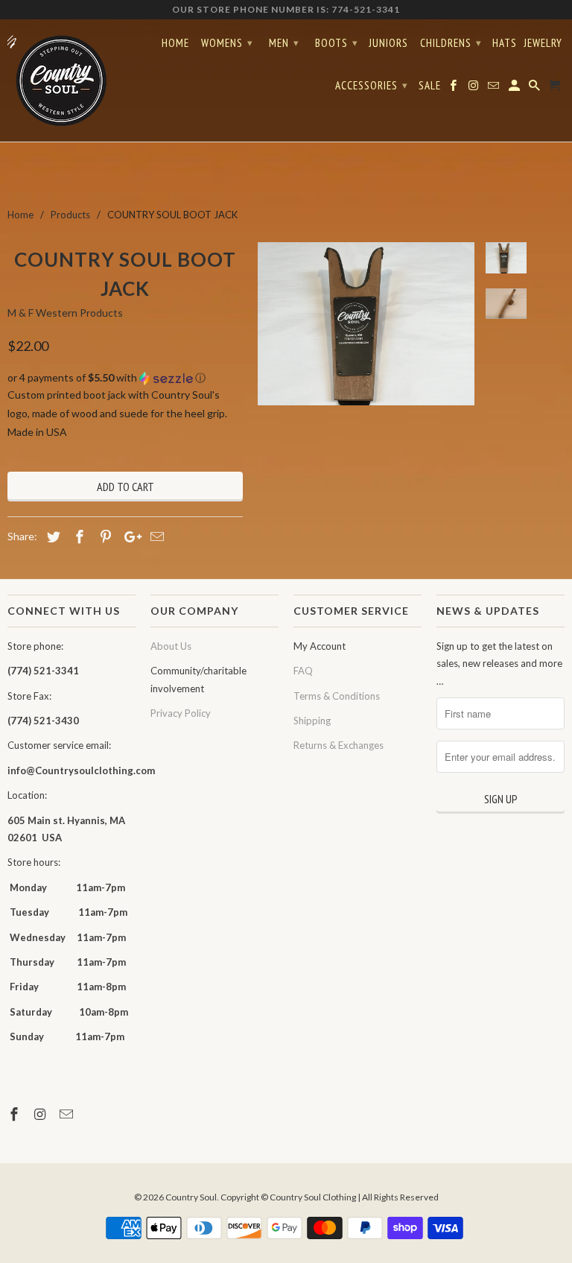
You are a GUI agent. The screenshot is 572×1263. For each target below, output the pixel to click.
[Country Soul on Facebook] (15, 1114)
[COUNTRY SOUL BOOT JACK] (366, 323)
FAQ (303, 671)
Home (175, 43)
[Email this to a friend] (155, 536)
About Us (170, 646)
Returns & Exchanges (338, 745)
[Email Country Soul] (68, 1114)
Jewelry (543, 43)
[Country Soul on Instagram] (42, 1114)
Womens (227, 43)
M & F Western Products (65, 312)
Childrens (451, 43)
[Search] (535, 88)
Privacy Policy (180, 713)
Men (284, 43)
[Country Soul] (71, 80)
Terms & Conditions (336, 696)
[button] (125, 378)
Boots (336, 43)
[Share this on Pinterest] (103, 536)
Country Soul (191, 1197)
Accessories (371, 85)
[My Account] (515, 88)
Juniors (388, 43)
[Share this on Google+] (129, 536)
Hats (504, 43)
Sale (430, 85)
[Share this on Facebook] (77, 536)
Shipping (312, 721)
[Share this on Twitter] (51, 536)
